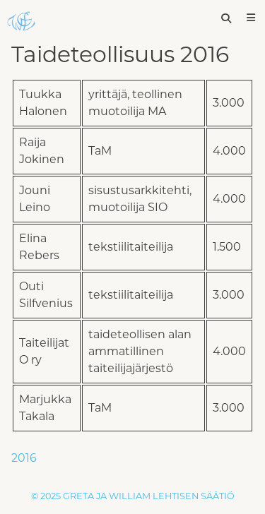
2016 (24, 458)
